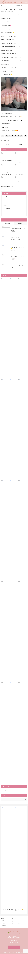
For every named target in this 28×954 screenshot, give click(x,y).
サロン (12, 11)
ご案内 (2, 922)
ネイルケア (9, 11)
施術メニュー (14, 918)
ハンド (4, 199)
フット (4, 202)
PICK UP (20, 223)
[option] (7, 860)
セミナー (13, 920)
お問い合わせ (14, 925)
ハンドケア (5, 196)
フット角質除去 (6, 208)
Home (2, 918)
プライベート (6, 214)
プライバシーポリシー (16, 923)
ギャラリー (3, 923)
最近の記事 (7, 223)
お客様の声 (3, 925)
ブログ (13, 922)
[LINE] (12, 136)
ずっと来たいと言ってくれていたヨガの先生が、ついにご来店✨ (20, 911)
